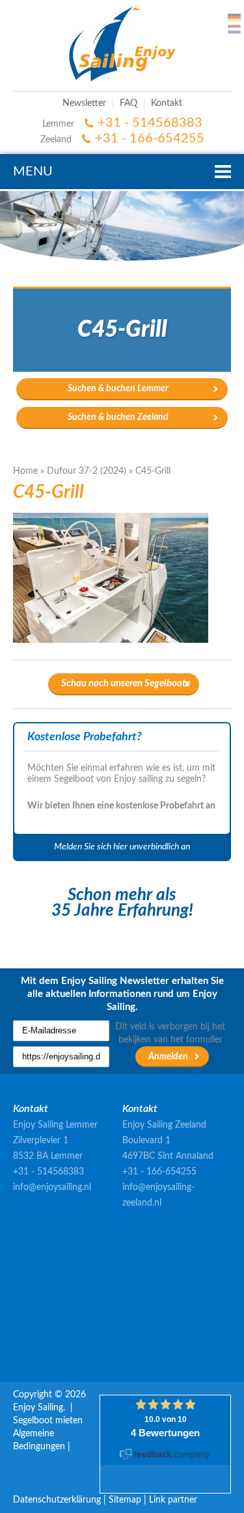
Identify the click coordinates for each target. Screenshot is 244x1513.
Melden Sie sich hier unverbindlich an (122, 846)
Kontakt (166, 103)
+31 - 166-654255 (149, 138)
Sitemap (125, 1500)
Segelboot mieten (48, 1420)
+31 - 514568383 (150, 122)
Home (25, 471)
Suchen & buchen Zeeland (118, 417)
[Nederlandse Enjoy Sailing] (234, 29)
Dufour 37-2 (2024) (86, 471)
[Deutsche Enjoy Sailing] (234, 17)
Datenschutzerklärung (57, 1500)
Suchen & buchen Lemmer (118, 388)
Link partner (173, 1500)
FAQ (128, 103)
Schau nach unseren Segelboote (125, 683)
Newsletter (84, 103)
